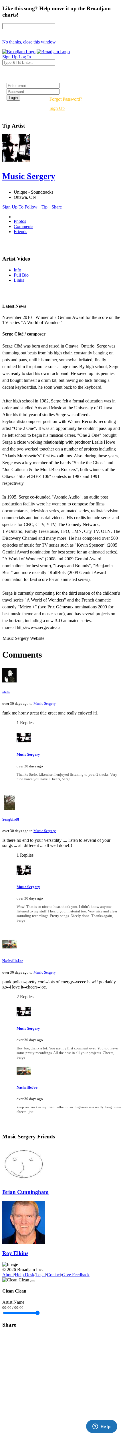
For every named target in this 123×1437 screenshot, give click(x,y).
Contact (54, 1274)
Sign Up (57, 108)
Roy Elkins (15, 1253)
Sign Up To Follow (19, 207)
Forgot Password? (65, 99)
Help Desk (24, 1274)
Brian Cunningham (25, 1192)
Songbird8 (10, 819)
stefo (6, 692)
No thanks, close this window (29, 41)
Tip (44, 207)
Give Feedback (76, 1274)
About (8, 1274)
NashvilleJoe (12, 960)
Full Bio (21, 275)
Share (56, 207)
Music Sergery (44, 703)
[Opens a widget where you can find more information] (101, 1427)
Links (19, 280)
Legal (40, 1274)
